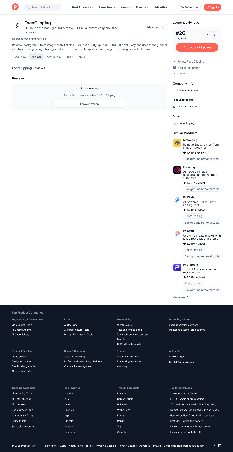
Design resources (21, 361)
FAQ (80, 445)
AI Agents (174, 351)
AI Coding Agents (21, 329)
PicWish (188, 197)
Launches (105, 7)
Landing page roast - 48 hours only (190, 426)
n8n (67, 398)
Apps (63, 445)
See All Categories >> (182, 362)
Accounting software (128, 356)
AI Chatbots (70, 324)
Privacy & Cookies (105, 445)
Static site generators (24, 426)
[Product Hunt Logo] (15, 7)
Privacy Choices (127, 445)
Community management (78, 366)
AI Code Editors (20, 334)
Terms (89, 445)
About (72, 445)
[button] (82, 56)
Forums (141, 7)
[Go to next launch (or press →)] (214, 35)
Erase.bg (189, 167)
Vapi (67, 415)
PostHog (69, 409)
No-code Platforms (22, 415)
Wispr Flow (123, 409)
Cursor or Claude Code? (183, 393)
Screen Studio (125, 398)
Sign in (214, 7)
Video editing (19, 356)
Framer (121, 415)
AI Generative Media (23, 370)
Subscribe (191, 7)
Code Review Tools (22, 409)
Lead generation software (183, 324)
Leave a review (89, 104)
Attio (67, 404)
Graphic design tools (23, 366)
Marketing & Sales (179, 319)
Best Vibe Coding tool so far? (186, 420)
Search (121, 339)
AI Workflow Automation (130, 344)
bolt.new (122, 404)
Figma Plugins (19, 420)
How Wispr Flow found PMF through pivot (193, 415)
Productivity (124, 319)
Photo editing (193, 216)
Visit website (155, 27)
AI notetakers (124, 324)
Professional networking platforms (83, 361)
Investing (122, 366)
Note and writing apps (129, 329)
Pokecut (188, 231)
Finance (121, 351)
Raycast (69, 426)
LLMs (67, 319)
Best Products (81, 7)
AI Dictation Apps (21, 398)
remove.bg (190, 140)
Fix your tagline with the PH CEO (188, 431)
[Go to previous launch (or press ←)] (207, 35)
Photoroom (190, 264)
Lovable (69, 393)
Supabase (70, 431)
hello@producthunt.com (190, 445)
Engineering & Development (28, 319)
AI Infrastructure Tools (76, 329)
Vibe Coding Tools (22, 324)
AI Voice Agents (178, 356)
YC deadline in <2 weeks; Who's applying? (194, 404)
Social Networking (74, 356)
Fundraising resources (129, 361)
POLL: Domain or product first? (187, 398)
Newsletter (51, 445)
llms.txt (157, 445)
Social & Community (76, 351)
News (124, 7)
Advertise (160, 7)
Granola (69, 420)
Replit (120, 420)
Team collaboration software (132, 334)
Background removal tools (31, 38)
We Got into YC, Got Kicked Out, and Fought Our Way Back (195, 410)
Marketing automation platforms (187, 329)
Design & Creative (22, 351)
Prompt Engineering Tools (78, 334)
